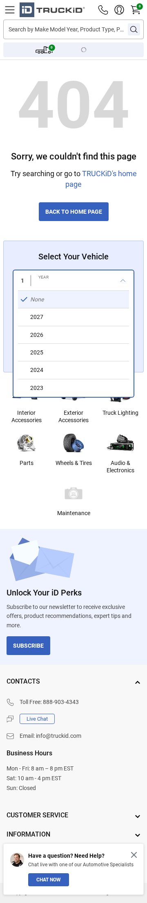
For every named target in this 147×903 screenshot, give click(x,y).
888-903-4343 (61, 702)
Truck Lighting (120, 412)
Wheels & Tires (74, 463)
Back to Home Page (73, 211)
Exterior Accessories (73, 416)
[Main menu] (10, 10)
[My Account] (119, 10)
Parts (26, 463)
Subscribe (28, 645)
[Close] (134, 855)
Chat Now (48, 880)
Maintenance (73, 513)
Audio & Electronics (120, 467)
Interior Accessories (26, 416)
